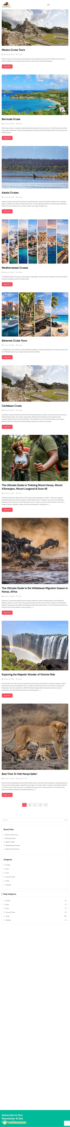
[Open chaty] (4, 1122)
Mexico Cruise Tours (11, 835)
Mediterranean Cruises (12, 845)
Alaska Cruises (10, 842)
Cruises (20, 54)
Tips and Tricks (22, 778)
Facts (7, 869)
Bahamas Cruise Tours (12, 849)
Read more (7, 66)
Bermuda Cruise (10, 838)
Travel (20, 493)
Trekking (8, 885)
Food (7, 873)
